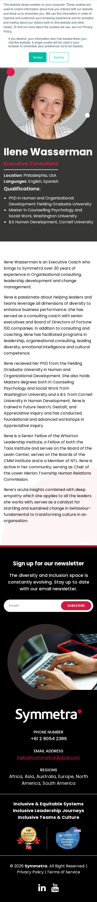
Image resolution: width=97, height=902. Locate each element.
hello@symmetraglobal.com (48, 757)
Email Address (48, 751)
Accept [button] (37, 57)
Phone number (48, 732)
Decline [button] (59, 57)
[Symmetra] (48, 715)
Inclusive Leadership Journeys (48, 810)
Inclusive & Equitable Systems (48, 804)
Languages (15, 181)
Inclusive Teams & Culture (48, 817)
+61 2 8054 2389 (49, 738)
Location (13, 175)
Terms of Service (63, 872)
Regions (48, 770)
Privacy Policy (30, 872)
